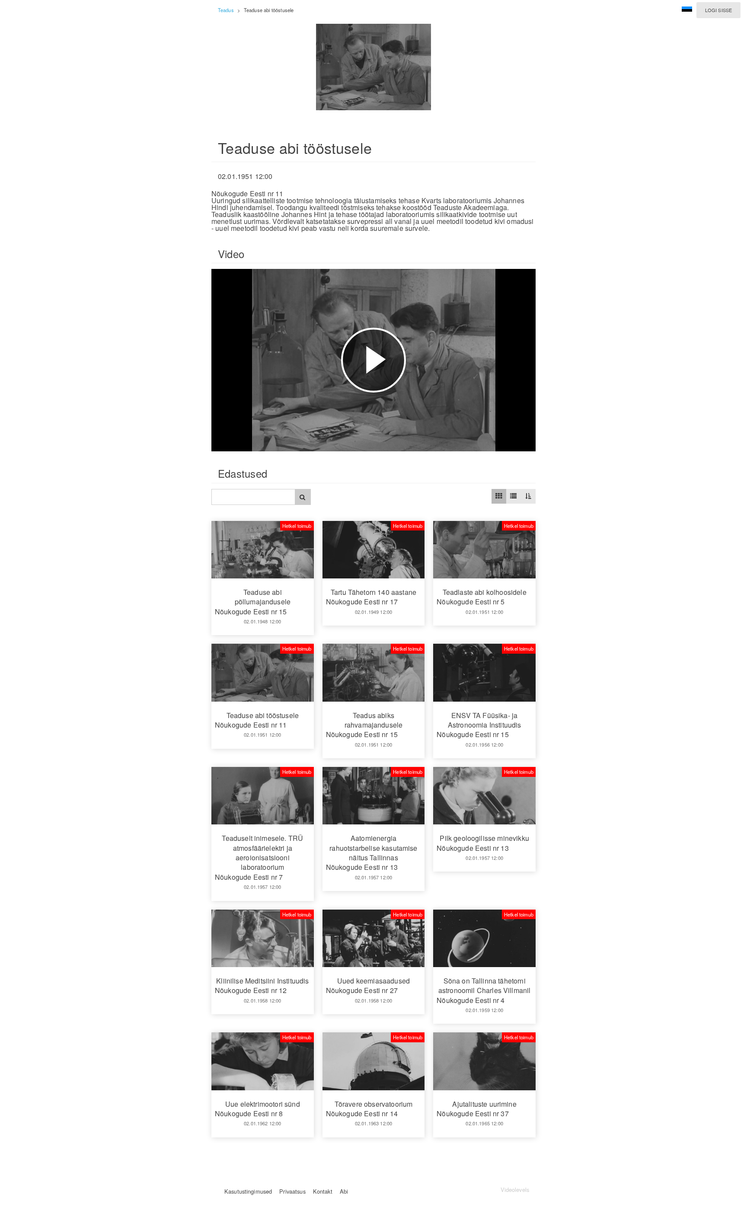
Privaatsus (292, 1191)
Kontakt (322, 1191)
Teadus (226, 9)
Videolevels (515, 1189)
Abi (344, 1191)
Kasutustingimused (248, 1191)
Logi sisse (718, 9)
